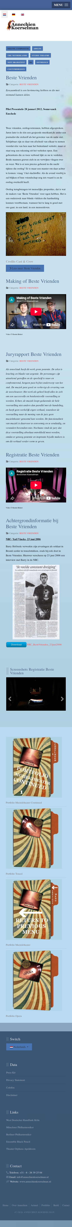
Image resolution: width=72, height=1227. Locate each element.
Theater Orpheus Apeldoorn (20, 1148)
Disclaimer (11, 1095)
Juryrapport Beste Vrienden (33, 354)
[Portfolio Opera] (36, 980)
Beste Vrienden (21, 77)
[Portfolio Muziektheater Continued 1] (36, 767)
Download (16, 644)
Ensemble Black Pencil (18, 1141)
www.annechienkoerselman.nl (35, 1181)
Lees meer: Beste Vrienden (25, 268)
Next (62, 699)
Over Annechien (19, 1205)
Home (5, 1205)
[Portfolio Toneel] (36, 838)
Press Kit (10, 1072)
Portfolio (46, 1205)
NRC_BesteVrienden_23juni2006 (44, 644)
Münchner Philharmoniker (20, 1127)
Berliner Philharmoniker (18, 1134)
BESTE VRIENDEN (29, 84)
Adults (37, 48)
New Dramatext (16, 62)
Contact (65, 1205)
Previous (10, 699)
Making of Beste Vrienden (32, 280)
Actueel (34, 1205)
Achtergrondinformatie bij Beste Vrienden (32, 523)
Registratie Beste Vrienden (32, 454)
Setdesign (42, 62)
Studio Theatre (40, 55)
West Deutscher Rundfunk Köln (23, 1120)
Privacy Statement (15, 1080)
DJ (31, 62)
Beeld (56, 1205)
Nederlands (19, 1047)
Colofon (10, 1087)
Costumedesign (16, 69)
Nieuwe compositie (18, 48)
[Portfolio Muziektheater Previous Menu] (36, 909)
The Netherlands (17, 55)
